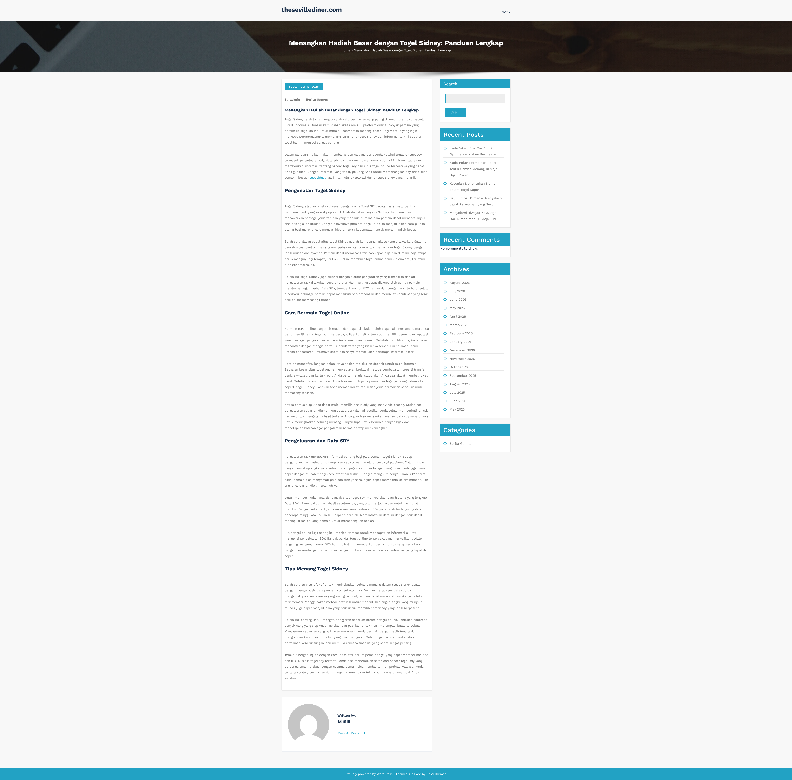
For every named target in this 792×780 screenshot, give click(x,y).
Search (450, 83)
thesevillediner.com (312, 9)
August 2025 (460, 384)
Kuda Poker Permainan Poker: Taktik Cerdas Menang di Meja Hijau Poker (474, 169)
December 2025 (462, 350)
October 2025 (460, 367)
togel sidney (317, 177)
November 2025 (462, 359)
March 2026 (459, 325)
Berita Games (317, 99)
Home (506, 11)
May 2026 (457, 308)
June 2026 (458, 299)
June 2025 (458, 401)
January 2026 (460, 342)
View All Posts (349, 733)
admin (295, 99)
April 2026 (458, 316)
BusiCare (415, 774)
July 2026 (457, 291)
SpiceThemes (435, 774)
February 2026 (461, 333)
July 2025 (457, 392)
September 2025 (463, 376)
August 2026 (460, 283)
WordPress (385, 774)
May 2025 (457, 409)
